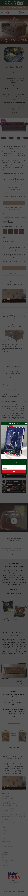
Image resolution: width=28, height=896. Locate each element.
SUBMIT (14, 471)
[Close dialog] (26, 423)
